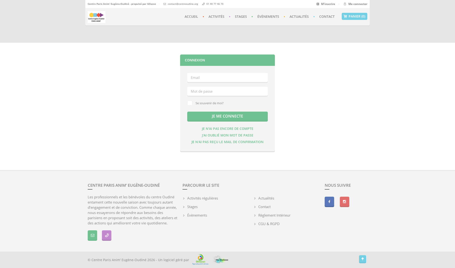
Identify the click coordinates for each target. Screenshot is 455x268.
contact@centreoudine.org (183, 3)
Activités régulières (202, 198)
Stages (241, 16)
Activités (216, 16)
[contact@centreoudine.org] (92, 235)
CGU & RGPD (269, 223)
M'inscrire (328, 4)
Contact (327, 16)
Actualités (299, 16)
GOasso (151, 3)
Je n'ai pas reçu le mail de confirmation (227, 142)
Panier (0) (357, 16)
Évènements (268, 16)
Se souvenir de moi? (210, 103)
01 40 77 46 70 (214, 3)
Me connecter (357, 4)
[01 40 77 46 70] (106, 235)
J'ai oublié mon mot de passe (227, 135)
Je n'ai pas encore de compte (227, 128)
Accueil (191, 16)
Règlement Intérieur (274, 215)
